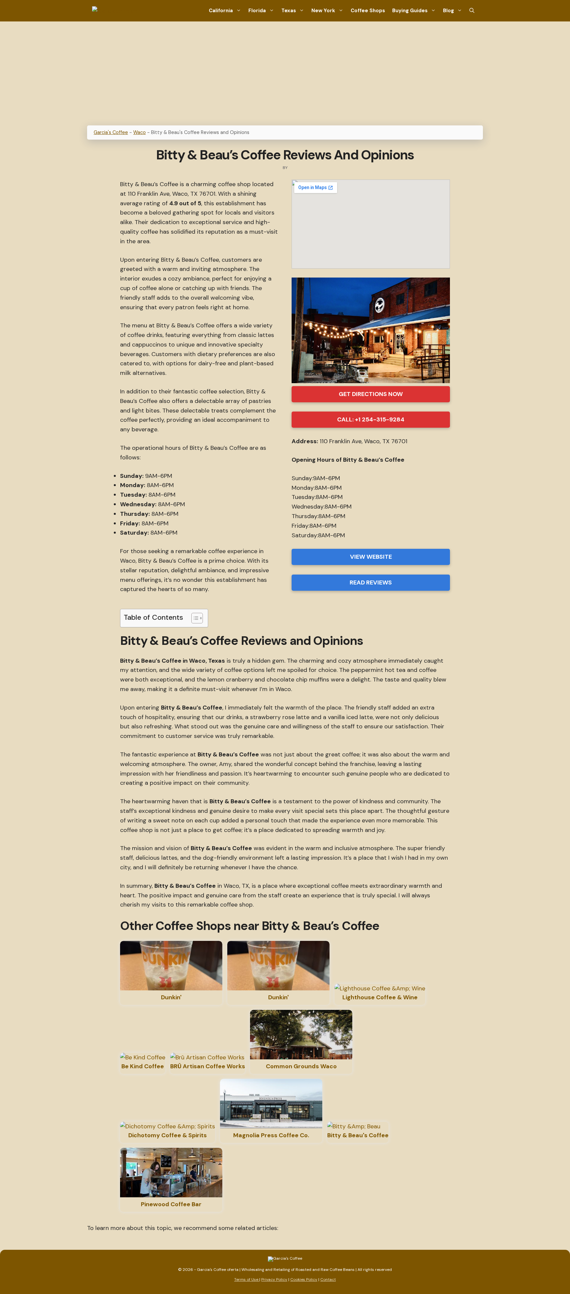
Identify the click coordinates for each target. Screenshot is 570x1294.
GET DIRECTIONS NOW (371, 394)
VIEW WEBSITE (371, 557)
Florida (257, 10)
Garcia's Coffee (111, 132)
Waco (139, 132)
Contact (328, 1279)
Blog (448, 10)
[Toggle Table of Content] (193, 618)
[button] (472, 10)
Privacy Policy (274, 1279)
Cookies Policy (303, 1279)
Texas (288, 10)
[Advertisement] (285, 71)
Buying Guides (410, 10)
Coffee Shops (368, 10)
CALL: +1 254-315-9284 (370, 419)
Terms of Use (246, 1279)
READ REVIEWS (371, 582)
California (221, 10)
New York (323, 10)
